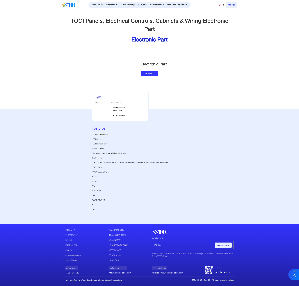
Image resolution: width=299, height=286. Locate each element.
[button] (221, 5)
